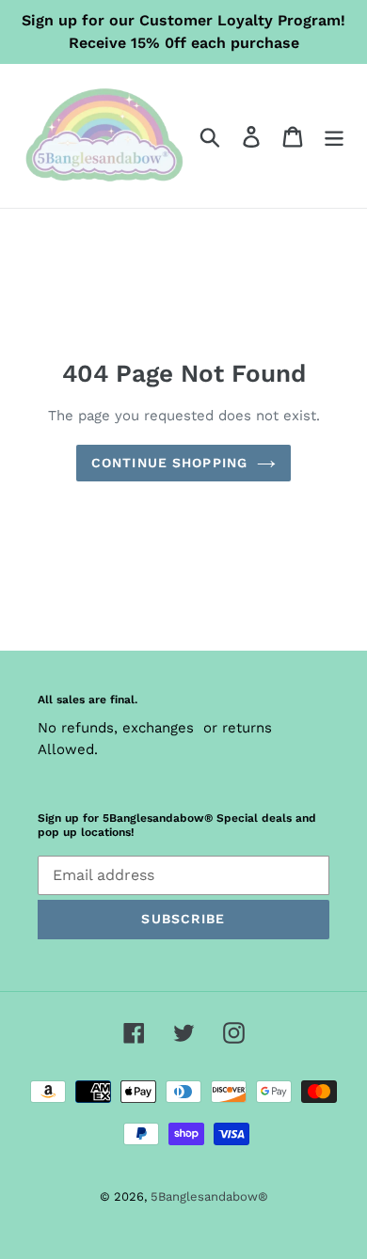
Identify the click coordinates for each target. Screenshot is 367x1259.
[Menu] (334, 136)
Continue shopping (169, 462)
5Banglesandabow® (209, 1196)
